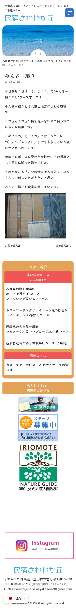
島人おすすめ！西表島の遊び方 (38, 388)
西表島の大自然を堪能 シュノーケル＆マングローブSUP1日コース (37, 329)
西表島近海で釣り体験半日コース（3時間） (37, 343)
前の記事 (13, 245)
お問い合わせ (50, 600)
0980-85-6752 (20, 583)
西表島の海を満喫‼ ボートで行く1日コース (27, 293)
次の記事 (62, 245)
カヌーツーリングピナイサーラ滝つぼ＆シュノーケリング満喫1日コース (37, 312)
